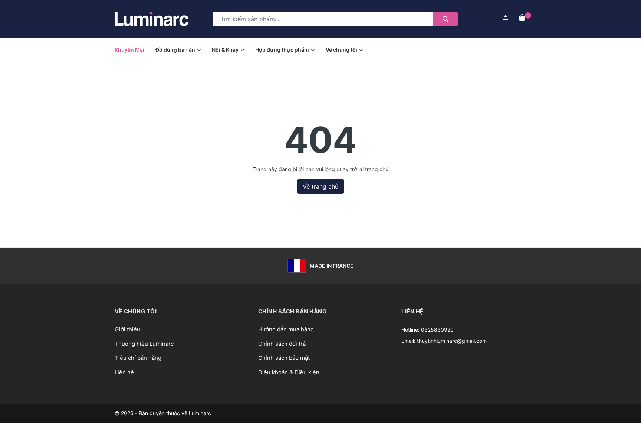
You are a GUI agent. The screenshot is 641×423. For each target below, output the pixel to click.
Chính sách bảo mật (284, 357)
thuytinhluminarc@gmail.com (452, 341)
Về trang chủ (320, 186)
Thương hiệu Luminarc (144, 343)
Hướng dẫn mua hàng (286, 329)
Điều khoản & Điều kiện (288, 372)
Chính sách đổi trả (282, 343)
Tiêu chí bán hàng (138, 357)
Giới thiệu (127, 329)
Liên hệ (124, 372)
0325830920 (437, 329)
